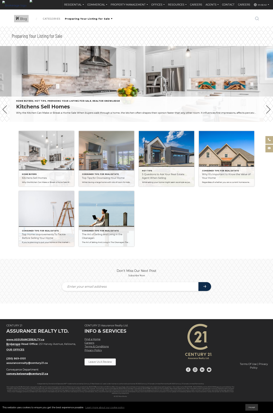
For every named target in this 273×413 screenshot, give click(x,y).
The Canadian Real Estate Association (173, 388)
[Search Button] (257, 18)
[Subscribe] (204, 286)
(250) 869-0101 (16, 358)
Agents (212, 6)
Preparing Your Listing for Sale (69, 101)
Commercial (97, 6)
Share (268, 131)
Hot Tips (40, 101)
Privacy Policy (93, 350)
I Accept (251, 407)
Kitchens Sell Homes (43, 107)
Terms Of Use (248, 364)
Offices (158, 6)
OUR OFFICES (15, 349)
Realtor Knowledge (106, 101)
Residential (74, 6)
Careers (196, 4)
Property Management (130, 6)
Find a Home (92, 339)
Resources (177, 6)
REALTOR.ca (123, 388)
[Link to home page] (16, 4)
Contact (228, 4)
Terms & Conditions (97, 346)
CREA (107, 387)
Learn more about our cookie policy (104, 407)
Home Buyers (24, 101)
